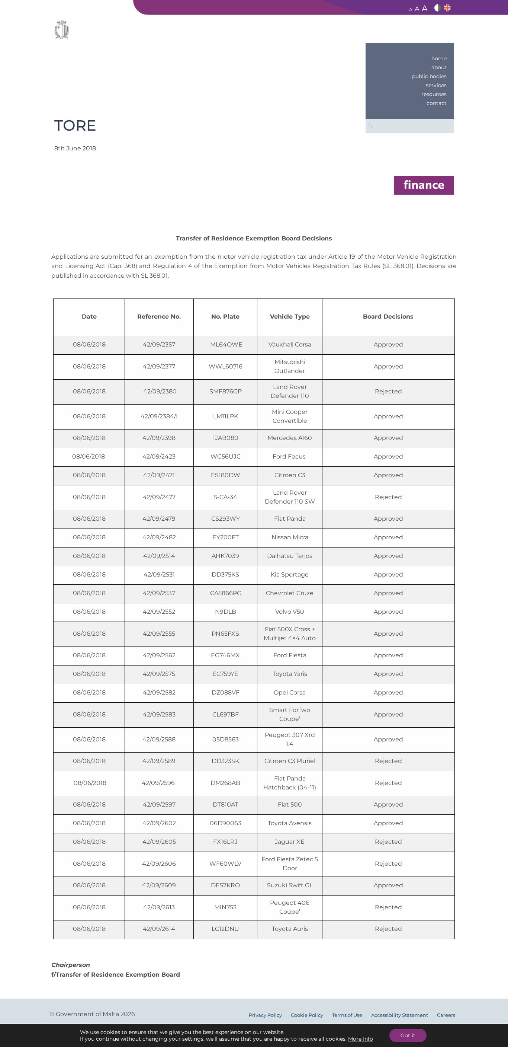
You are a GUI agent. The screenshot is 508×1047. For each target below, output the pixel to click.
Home (439, 58)
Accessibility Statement (399, 1015)
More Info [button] (360, 1038)
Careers (446, 1015)
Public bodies (429, 76)
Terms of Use (347, 1015)
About (439, 67)
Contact (437, 103)
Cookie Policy (307, 1015)
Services (436, 85)
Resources (434, 94)
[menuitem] (410, 58)
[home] (424, 184)
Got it (408, 1035)
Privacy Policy (265, 1015)
